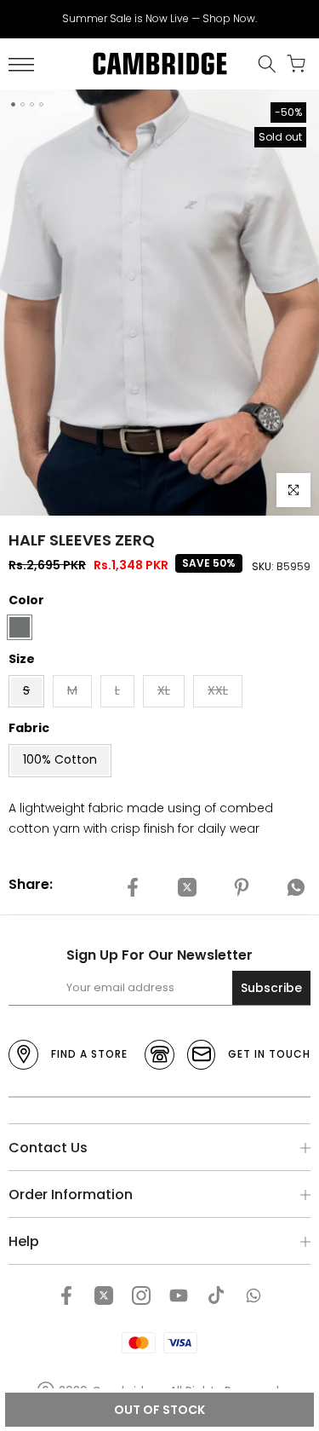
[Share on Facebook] (132, 887)
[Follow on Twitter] (104, 1295)
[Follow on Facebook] (66, 1295)
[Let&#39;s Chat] (253, 1295)
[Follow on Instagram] (141, 1295)
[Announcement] (159, 18)
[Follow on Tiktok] (216, 1295)
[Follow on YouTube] (179, 1295)
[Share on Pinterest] (241, 887)
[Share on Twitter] (187, 887)
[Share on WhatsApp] (296, 887)
